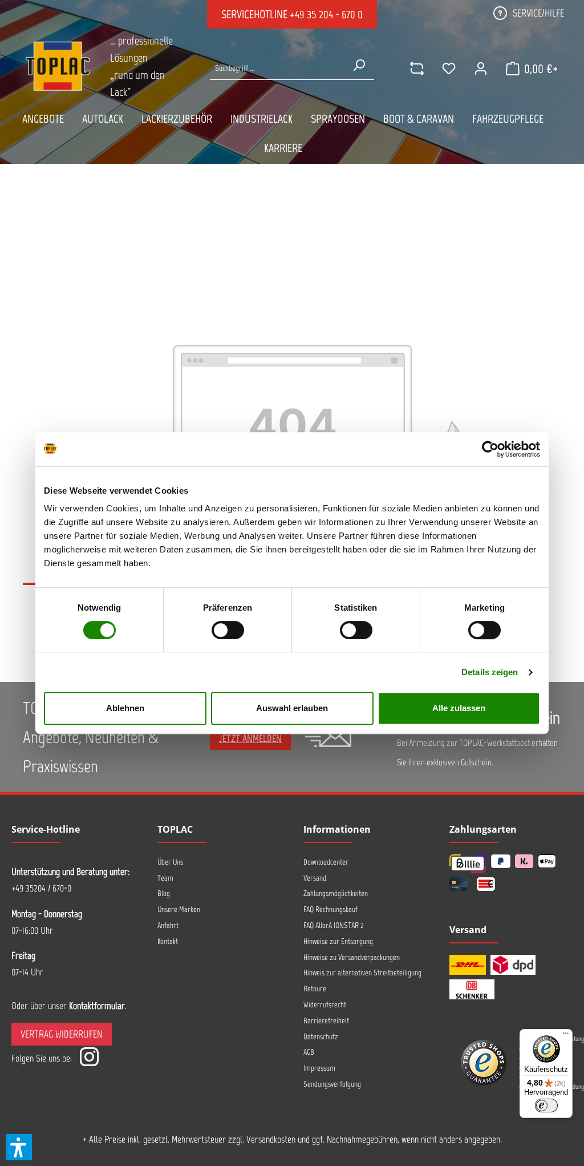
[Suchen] (358, 65)
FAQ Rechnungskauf (330, 909)
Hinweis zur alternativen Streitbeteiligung (362, 973)
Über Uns (170, 862)
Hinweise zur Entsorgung (338, 941)
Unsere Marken (178, 909)
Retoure (314, 989)
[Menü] (566, 1036)
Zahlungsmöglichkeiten (335, 893)
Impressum (319, 1068)
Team (165, 878)
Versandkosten (270, 1139)
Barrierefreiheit (326, 1021)
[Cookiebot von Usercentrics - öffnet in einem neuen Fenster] (490, 449)
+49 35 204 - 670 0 (326, 14)
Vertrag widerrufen (62, 1034)
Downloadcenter (325, 862)
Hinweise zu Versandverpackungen (351, 957)
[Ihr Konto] (481, 68)
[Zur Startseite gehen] (58, 66)
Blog (163, 893)
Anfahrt (168, 925)
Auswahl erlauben (292, 708)
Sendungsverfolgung (332, 1084)
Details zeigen (489, 672)
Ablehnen (125, 708)
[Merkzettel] (449, 68)
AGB (308, 1052)
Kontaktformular (97, 1005)
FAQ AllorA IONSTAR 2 (333, 925)
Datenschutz (320, 1037)
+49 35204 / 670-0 (41, 888)
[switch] (228, 630)
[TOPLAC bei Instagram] (89, 1059)
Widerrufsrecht (324, 1005)
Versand (314, 878)
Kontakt (167, 941)
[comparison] (417, 68)
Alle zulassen (458, 708)
